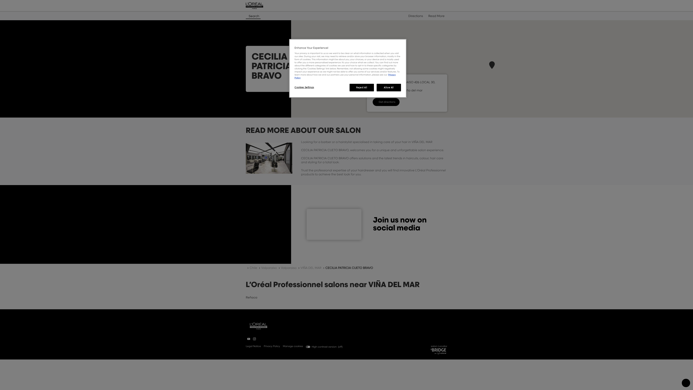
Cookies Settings (304, 87)
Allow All (389, 87)
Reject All (361, 87)
